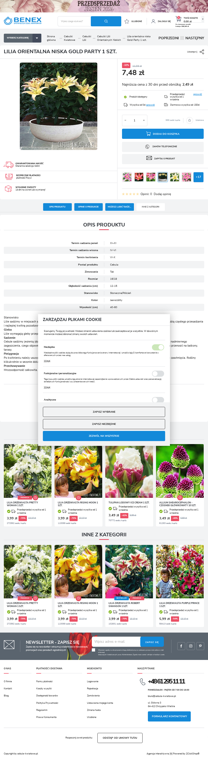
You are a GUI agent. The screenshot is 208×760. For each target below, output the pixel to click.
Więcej (47, 361)
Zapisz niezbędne (104, 424)
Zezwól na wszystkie (104, 436)
